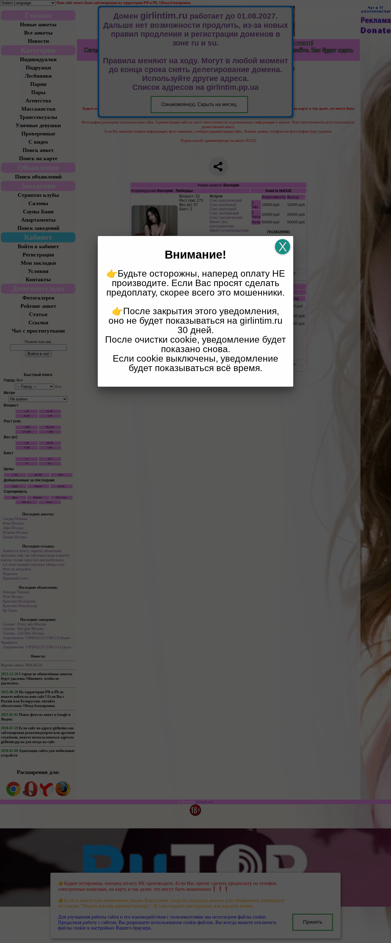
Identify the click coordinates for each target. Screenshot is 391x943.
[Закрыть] (282, 246)
